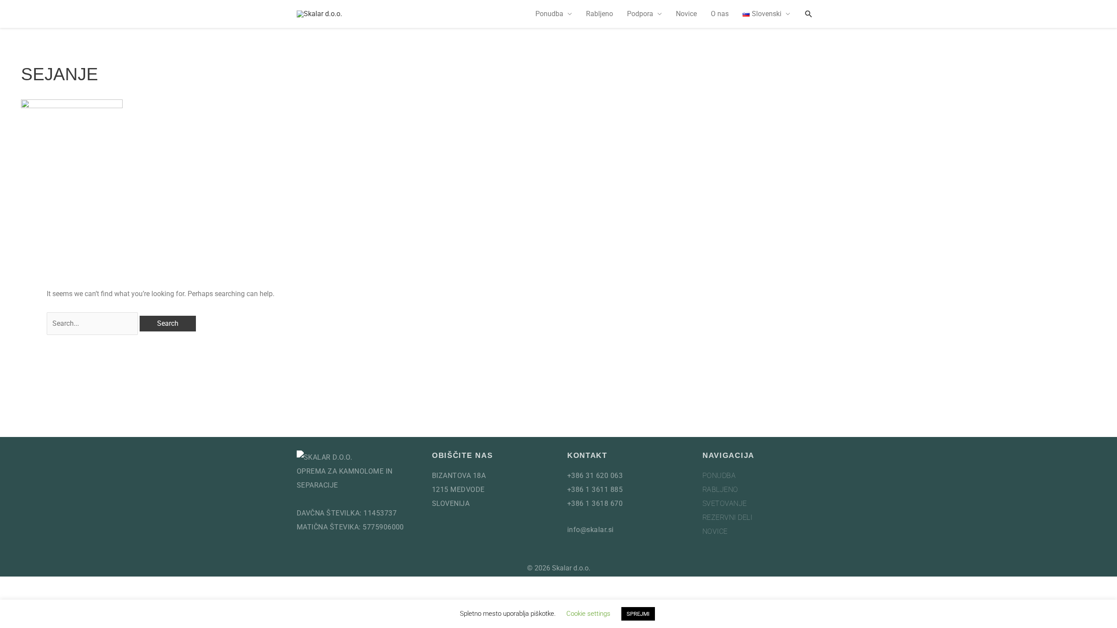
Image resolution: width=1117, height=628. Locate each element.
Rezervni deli (727, 517)
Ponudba (549, 14)
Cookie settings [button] (588, 614)
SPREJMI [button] (638, 614)
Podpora (640, 14)
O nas (720, 14)
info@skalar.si (590, 530)
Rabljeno (599, 14)
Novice (686, 14)
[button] (808, 14)
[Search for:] (92, 323)
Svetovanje (724, 503)
